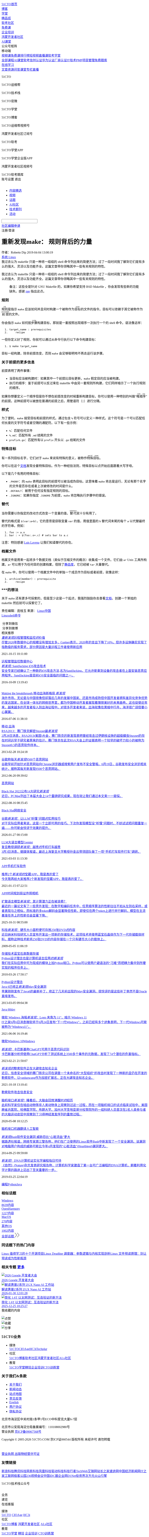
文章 (5, 69)
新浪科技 (8, 1471)
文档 (23, 466)
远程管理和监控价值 (23, 637)
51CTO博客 (17, 1358)
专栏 (29, 69)
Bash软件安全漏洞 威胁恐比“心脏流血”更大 (36, 1137)
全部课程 (8, 60)
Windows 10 (15, 1041)
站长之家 (103, 1471)
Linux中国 (44, 610)
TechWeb (82, 1471)
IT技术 (71, 60)
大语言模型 (16, 842)
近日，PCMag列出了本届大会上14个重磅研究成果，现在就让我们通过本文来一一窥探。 (62, 796)
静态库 (69, 564)
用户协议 (15, 1406)
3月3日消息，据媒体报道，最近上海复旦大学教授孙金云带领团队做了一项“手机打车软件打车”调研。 (71, 851)
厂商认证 (61, 60)
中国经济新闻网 (129, 1471)
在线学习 (8, 65)
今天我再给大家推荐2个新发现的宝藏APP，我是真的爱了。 (42, 879)
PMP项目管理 (85, 60)
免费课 (6, 27)
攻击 (17, 1092)
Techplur (41, 1349)
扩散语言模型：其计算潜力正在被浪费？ (34, 901)
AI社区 (14, 204)
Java (19, 1184)
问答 (17, 69)
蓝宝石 (18, 953)
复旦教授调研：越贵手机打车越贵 (31, 847)
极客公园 (20, 1475)
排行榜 (24, 55)
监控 (17, 661)
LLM (5, 842)
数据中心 (26, 661)
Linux (5, 615)
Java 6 (5, 1009)
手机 (10, 866)
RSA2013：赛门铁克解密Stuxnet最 (29, 731)
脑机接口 (8, 1128)
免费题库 (101, 60)
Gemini (28, 842)
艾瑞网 (92, 1471)
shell (12, 615)
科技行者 (70, 1471)
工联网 (9, 1475)
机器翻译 (20, 1128)
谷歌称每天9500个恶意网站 (25, 759)
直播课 (43, 55)
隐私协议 (15, 1411)
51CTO (14, 1349)
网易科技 (32, 1471)
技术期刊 (15, 209)
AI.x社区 (65, 1358)
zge (28, 291)
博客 (5, 9)
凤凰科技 (45, 1471)
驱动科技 (57, 1471)
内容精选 (15, 190)
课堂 (23, 69)
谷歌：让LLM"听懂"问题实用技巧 (31, 818)
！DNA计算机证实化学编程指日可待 (31, 1160)
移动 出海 (8, 726)
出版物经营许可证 (27, 1453)
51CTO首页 (9, 4)
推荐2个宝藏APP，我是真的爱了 (30, 874)
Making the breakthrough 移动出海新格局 (33, 693)
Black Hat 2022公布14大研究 (25, 791)
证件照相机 (30, 893)
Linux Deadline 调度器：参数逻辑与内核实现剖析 (77, 1253)
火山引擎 (100, 1475)
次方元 (89, 1475)
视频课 (6, 55)
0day (12, 1009)
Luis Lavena (31, 542)
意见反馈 (15, 1398)
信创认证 (36, 60)
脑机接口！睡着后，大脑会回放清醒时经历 (37, 1100)
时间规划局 (15, 893)
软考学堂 (54, 55)
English (14, 1402)
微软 (5, 1041)
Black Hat (8, 810)
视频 (12, 195)
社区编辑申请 (11, 225)
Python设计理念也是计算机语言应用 (32, 958)
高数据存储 (31, 953)
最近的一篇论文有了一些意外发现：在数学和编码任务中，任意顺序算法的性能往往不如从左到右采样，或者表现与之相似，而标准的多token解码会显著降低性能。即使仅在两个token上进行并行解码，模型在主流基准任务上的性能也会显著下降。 (74, 910)
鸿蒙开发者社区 (12, 37)
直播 (36, 69)
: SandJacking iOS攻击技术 (24, 666)
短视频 (34, 55)
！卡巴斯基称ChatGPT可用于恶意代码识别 (35, 1049)
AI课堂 (6, 41)
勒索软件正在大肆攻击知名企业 (29, 1068)
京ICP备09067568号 (28, 1431)
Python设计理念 (12, 982)
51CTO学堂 (17, 1367)
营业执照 (8, 1453)
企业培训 (8, 32)
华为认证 (48, 60)
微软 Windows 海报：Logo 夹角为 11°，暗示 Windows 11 (44, 1017)
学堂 (5, 13)
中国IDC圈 (50, 1475)
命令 (18, 615)
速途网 (114, 1471)
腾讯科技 (20, 1471)
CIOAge (24, 1349)
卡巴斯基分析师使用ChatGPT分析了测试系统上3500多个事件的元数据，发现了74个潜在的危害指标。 (71, 1054)
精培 (28, 1367)
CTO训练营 (51, 1367)
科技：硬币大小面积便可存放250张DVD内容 (38, 930)
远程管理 (8, 661)
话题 (12, 200)
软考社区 (8, 23)
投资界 (80, 1475)
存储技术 (8, 953)
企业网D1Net (67, 1475)
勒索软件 (8, 1092)
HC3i (32, 1349)
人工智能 (32, 1128)
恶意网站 (8, 783)
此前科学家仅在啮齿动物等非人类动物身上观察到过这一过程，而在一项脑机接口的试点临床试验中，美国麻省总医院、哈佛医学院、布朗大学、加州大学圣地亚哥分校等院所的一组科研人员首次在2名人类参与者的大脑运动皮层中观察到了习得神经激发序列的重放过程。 (74, 1109)
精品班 (6, 18)
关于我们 (15, 1384)
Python (12, 1184)
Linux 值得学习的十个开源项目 (23, 1253)
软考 (26, 60)
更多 (21, 1267)
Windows (29, 1041)
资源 (11, 69)
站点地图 (15, 1394)
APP (4, 866)
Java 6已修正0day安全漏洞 (24, 986)
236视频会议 (34, 1475)
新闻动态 (15, 1389)
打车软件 (20, 866)
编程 (5, 1184)
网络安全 (20, 810)
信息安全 (26, 1092)
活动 (12, 214)
